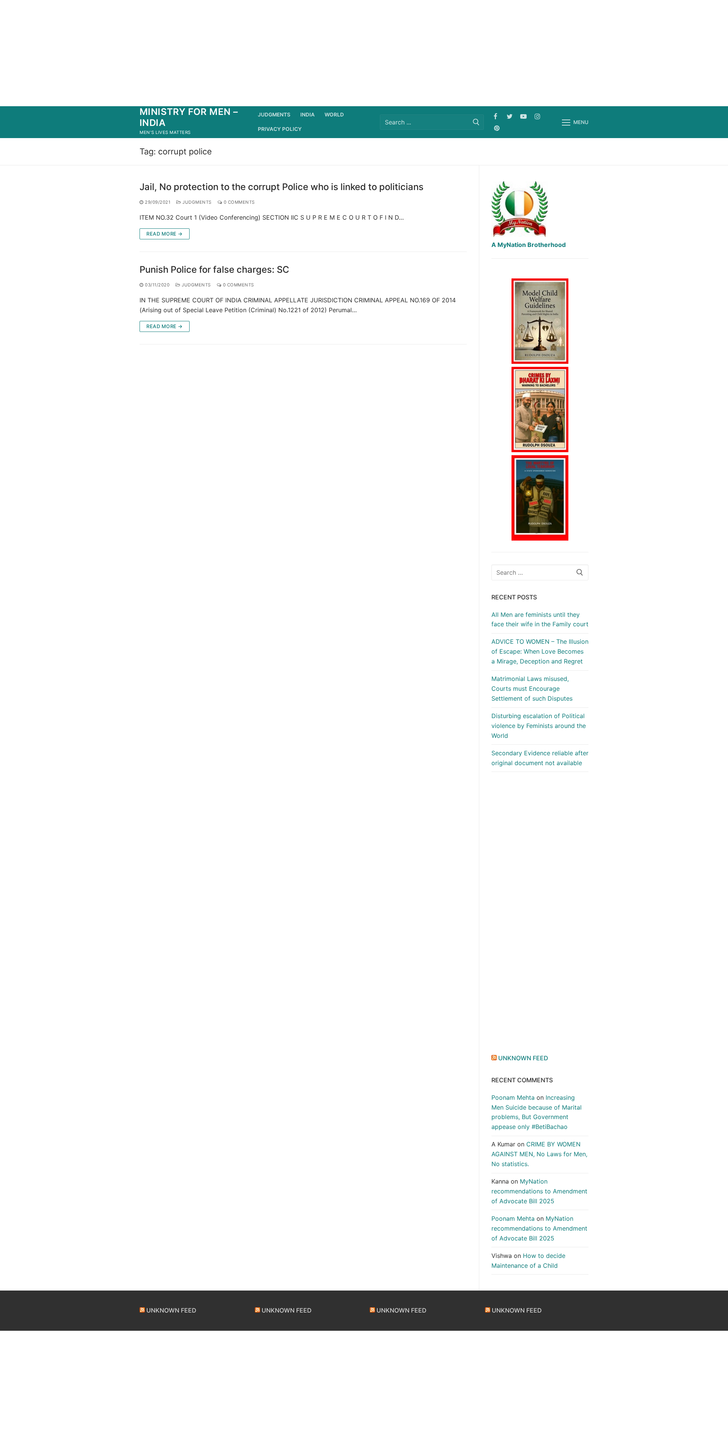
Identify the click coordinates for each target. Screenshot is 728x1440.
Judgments (196, 202)
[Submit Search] (476, 122)
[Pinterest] (497, 128)
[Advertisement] (364, 53)
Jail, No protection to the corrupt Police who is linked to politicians (282, 186)
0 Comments (238, 202)
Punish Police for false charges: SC (214, 269)
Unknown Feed (523, 1058)
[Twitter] (510, 116)
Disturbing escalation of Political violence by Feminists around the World (538, 725)
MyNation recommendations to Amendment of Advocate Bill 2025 (539, 1191)
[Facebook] (496, 116)
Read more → (164, 234)
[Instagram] (537, 116)
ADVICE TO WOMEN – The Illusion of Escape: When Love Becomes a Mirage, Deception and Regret (539, 651)
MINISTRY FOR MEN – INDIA (189, 117)
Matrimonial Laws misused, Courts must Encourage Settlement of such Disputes (532, 688)
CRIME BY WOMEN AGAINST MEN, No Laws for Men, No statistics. (539, 1154)
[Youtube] (523, 116)
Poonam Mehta (513, 1097)
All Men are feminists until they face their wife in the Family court (539, 619)
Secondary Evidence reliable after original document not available (539, 758)
